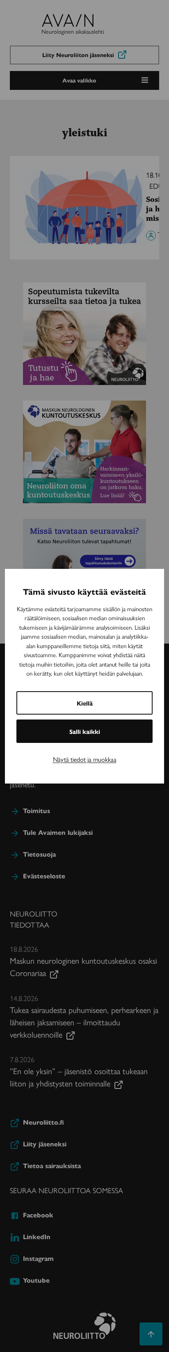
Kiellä (85, 703)
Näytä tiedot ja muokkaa (84, 759)
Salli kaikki (84, 731)
